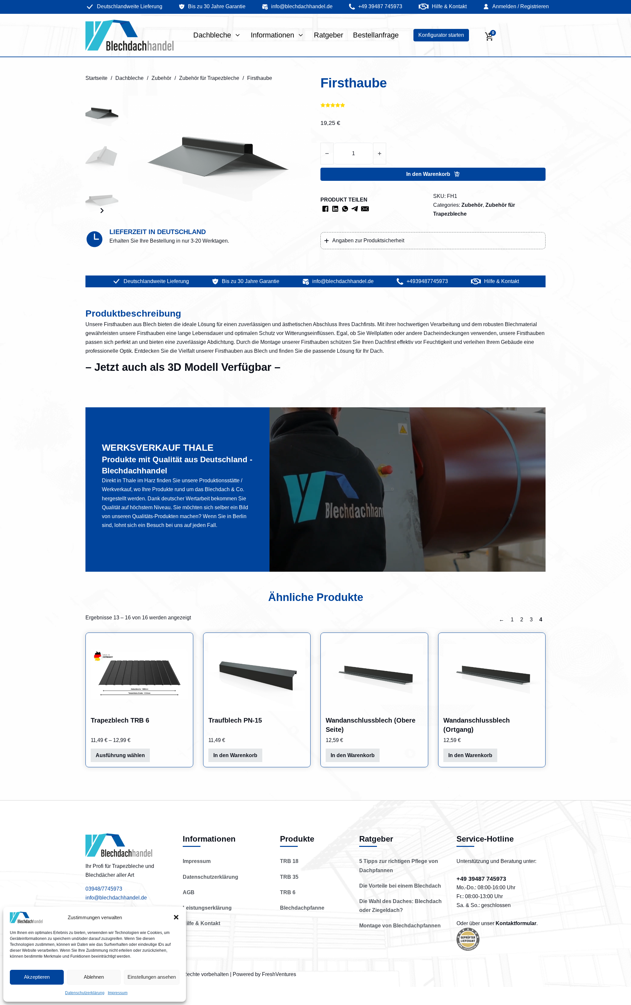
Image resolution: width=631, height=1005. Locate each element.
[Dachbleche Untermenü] (237, 35)
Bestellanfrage (376, 35)
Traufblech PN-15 (235, 720)
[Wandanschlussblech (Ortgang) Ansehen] (492, 674)
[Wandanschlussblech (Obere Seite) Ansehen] (374, 674)
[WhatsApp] (345, 209)
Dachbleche (212, 35)
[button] (176, 917)
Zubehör (161, 78)
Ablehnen (94, 977)
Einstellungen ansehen (152, 977)
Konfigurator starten (441, 35)
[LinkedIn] (335, 209)
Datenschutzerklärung (85, 993)
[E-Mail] (365, 209)
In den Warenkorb (235, 755)
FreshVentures (279, 974)
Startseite (96, 78)
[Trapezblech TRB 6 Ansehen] (139, 674)
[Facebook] (325, 209)
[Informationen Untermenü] (300, 35)
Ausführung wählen (120, 755)
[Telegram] (355, 209)
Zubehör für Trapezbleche (209, 78)
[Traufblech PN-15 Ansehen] (257, 674)
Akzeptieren (37, 977)
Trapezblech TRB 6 (120, 720)
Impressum (118, 993)
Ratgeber (328, 35)
